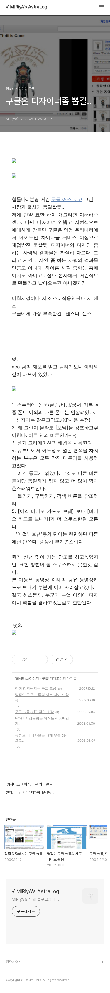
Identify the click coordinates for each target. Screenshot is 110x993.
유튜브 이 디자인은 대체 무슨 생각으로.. (42, 738)
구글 (45, 678)
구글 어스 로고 (66, 199)
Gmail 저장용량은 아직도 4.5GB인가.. (42, 721)
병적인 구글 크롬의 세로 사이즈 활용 (42, 697)
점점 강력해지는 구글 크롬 (35, 688)
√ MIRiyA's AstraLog (26, 7)
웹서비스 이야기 (27, 678)
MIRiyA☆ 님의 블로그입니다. (35, 899)
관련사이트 (14, 962)
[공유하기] (34, 659)
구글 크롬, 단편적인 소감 (34, 711)
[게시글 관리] (41, 659)
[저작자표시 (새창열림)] (75, 659)
